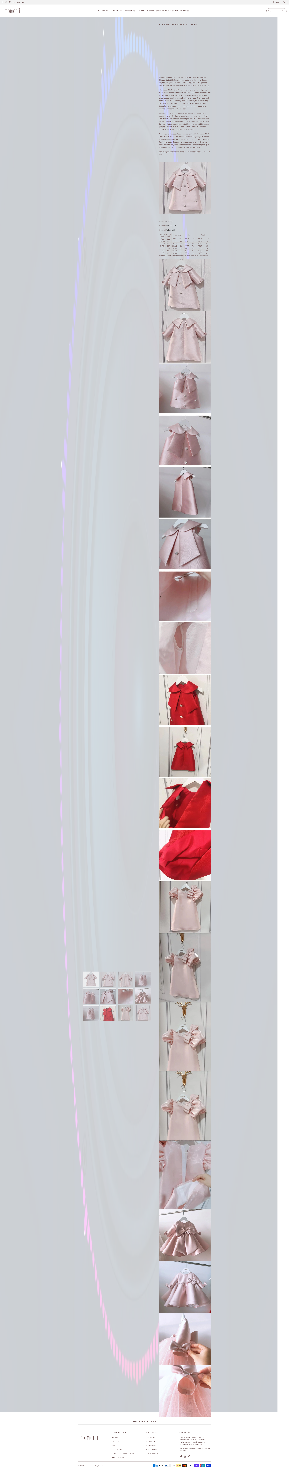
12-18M (170, 56)
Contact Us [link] (115, 1441)
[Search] (283, 10)
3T (185, 56)
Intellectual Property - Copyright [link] (123, 1453)
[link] (3, 2)
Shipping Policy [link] (151, 1445)
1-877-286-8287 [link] (18, 2)
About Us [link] (115, 1437)
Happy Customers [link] (118, 1457)
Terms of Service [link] (151, 1449)
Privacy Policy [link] (150, 1437)
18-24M (177, 56)
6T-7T (198, 56)
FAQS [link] (113, 1445)
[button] (103, 11)
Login (277, 2)
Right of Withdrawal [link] (152, 1453)
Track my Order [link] (117, 1449)
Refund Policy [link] (150, 1441)
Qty (160, 62)
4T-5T (191, 56)
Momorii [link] (86, 1466)
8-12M (162, 56)
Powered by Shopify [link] (96, 1466)
